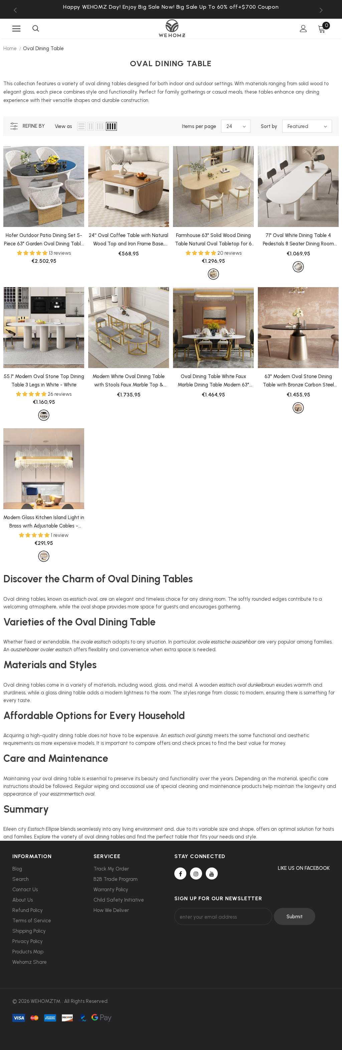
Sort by (269, 126)
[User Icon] (303, 28)
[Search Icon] (35, 28)
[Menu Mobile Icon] (16, 29)
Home (10, 48)
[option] (171, 7)
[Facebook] (180, 873)
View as (63, 126)
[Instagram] (196, 873)
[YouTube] (212, 873)
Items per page (199, 126)
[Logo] (172, 28)
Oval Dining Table (43, 48)
